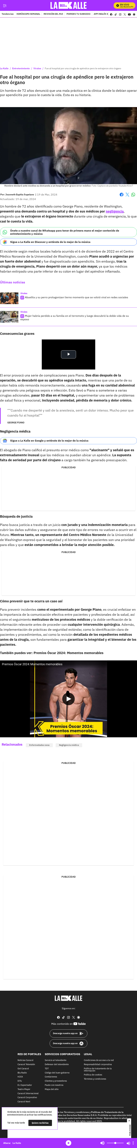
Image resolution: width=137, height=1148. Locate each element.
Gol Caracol (23, 1068)
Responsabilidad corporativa (98, 1064)
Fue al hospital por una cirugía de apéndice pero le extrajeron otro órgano (83, 68)
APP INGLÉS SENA (103, 14)
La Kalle (4, 68)
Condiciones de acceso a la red (99, 1060)
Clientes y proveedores (56, 1081)
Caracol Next (24, 1102)
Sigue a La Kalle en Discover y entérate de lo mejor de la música (50, 242)
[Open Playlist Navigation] (133, 1143)
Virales (37, 68)
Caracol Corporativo (27, 1097)
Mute (102, 1143)
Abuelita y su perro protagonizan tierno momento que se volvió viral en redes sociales (76, 297)
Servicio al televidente (55, 1060)
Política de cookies (93, 1075)
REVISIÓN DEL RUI (53, 14)
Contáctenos (51, 1077)
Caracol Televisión (26, 1064)
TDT (47, 1068)
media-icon (68, 1143)
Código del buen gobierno (57, 1073)
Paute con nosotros (54, 1085)
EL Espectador (25, 1085)
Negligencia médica (69, 745)
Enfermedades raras (39, 745)
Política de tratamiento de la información (98, 1069)
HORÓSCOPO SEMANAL (28, 14)
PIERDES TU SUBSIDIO (78, 14)
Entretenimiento (21, 68)
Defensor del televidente (57, 1064)
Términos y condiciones (95, 1079)
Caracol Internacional (28, 1093)
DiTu (20, 1081)
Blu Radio (22, 1073)
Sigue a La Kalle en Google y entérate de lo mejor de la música (49, 440)
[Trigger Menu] (5, 5)
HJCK (20, 1077)
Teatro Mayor (24, 1089)
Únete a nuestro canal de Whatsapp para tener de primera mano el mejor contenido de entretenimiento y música (64, 232)
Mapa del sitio (51, 1089)
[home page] (68, 5)
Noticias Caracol (25, 1060)
